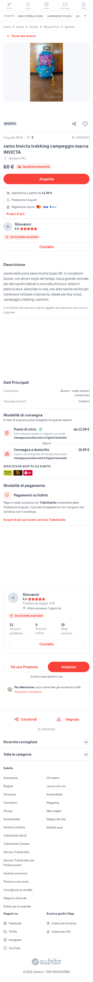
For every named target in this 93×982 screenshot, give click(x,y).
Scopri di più (15, 213)
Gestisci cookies (14, 827)
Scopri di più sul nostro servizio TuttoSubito (34, 520)
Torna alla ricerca (23, 36)
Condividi (29, 719)
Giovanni (23, 224)
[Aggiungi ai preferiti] (85, 123)
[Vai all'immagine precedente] (10, 72)
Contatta (46, 247)
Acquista (46, 179)
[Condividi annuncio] (75, 123)
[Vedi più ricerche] (85, 15)
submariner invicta (59, 16)
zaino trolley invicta (30, 16)
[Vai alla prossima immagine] (82, 72)
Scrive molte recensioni (24, 237)
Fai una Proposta (24, 667)
